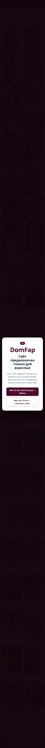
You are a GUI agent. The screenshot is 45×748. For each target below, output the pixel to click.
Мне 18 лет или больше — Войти (22, 391)
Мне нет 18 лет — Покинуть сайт (22, 402)
